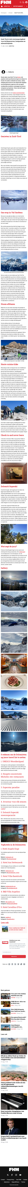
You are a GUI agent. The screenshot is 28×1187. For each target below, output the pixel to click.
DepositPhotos (15, 1182)
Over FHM (18, 1179)
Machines (13, 1013)
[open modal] (26, 2)
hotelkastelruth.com (10, 886)
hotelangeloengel (11, 859)
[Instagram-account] (16, 1175)
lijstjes (19, 77)
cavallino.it (8, 917)
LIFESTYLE (7, 6)
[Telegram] (18, 964)
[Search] (20, 2)
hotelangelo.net (9, 857)
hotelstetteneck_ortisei (13, 872)
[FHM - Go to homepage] (14, 1169)
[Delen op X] (15, 964)
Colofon (25, 1179)
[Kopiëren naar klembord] (21, 964)
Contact (3, 1179)
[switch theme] (23, 2)
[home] (2, 6)
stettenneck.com (9, 870)
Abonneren (14, 956)
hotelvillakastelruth (12, 888)
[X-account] (8, 1175)
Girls (12, 1005)
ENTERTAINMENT (18, 6)
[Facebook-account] (12, 1175)
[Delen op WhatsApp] (9, 964)
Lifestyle (11, 46)
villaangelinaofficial (12, 903)
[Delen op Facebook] (12, 964)
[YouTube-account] (20, 1175)
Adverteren (7, 1182)
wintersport (22, 551)
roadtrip (3, 808)
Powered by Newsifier (14, 1184)
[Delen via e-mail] (24, 964)
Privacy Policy (10, 1179)
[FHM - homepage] (6, 2)
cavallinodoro (11, 919)
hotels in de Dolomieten (19, 92)
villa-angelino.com (10, 901)
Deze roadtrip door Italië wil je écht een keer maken (17, 929)
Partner (13, 997)
